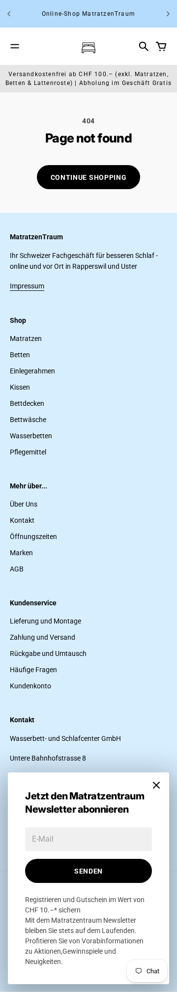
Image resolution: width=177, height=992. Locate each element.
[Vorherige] (9, 14)
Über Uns (23, 504)
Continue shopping (89, 177)
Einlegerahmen (32, 371)
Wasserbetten (31, 436)
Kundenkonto (30, 686)
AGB (17, 569)
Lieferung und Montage (45, 621)
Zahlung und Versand (42, 637)
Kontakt (22, 520)
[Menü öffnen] (15, 46)
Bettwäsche (28, 420)
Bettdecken (27, 403)
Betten (20, 355)
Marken (21, 553)
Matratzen (26, 338)
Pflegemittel (28, 452)
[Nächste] (168, 14)
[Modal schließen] (156, 785)
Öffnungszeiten (33, 536)
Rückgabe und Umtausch (48, 653)
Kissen (20, 387)
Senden (88, 871)
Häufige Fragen (33, 670)
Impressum (27, 286)
